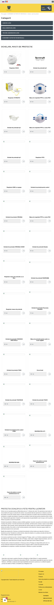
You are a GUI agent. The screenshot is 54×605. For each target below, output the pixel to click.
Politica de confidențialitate (45, 587)
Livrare (40, 589)
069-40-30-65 (47, 598)
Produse (41, 576)
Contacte (41, 584)
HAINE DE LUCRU (6, 23)
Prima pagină (3, 14)
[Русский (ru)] (3, 1)
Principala (41, 571)
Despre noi (41, 574)
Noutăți (40, 582)
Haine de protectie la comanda (46, 579)
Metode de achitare (43, 592)
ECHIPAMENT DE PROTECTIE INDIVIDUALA (17, 14)
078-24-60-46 (47, 600)
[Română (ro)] (6, 1)
